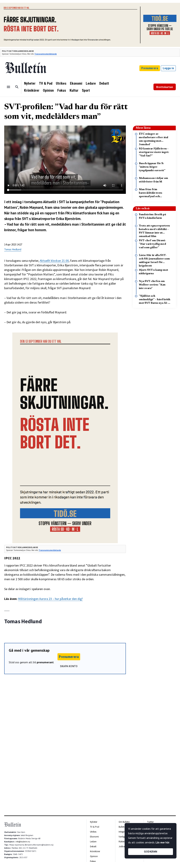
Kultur (74, 90)
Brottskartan (164, 87)
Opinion (48, 90)
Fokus (61, 90)
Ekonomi (76, 83)
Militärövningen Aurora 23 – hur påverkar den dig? (50, 599)
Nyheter (30, 83)
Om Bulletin (124, 821)
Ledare (91, 83)
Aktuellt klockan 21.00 (54, 261)
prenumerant (45, 662)
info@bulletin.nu (22, 841)
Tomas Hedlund (12, 249)
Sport (86, 90)
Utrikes (61, 83)
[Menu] (8, 87)
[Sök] (17, 87)
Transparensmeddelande (45, 54)
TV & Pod (45, 83)
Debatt (104, 83)
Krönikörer (31, 90)
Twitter (150, 821)
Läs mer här (162, 842)
